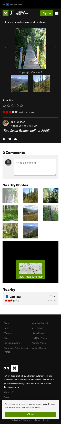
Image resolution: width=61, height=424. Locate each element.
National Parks (39, 348)
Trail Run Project (39, 338)
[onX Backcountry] (13, 4)
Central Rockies (21, 22)
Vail (33, 22)
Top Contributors (12, 343)
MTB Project (38, 328)
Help (6, 328)
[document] (30, 410)
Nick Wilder (18, 121)
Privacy (46, 420)
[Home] (17, 13)
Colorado (7, 22)
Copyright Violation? (30, 72)
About (6, 323)
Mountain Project (40, 323)
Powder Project (39, 343)
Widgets (8, 333)
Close (30, 414)
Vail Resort (42, 22)
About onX (9, 392)
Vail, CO (33, 125)
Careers (7, 397)
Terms (37, 420)
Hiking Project (38, 333)
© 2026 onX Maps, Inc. (21, 420)
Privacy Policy (35, 407)
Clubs (6, 338)
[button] (4, 138)
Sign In (47, 13)
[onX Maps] (11, 370)
